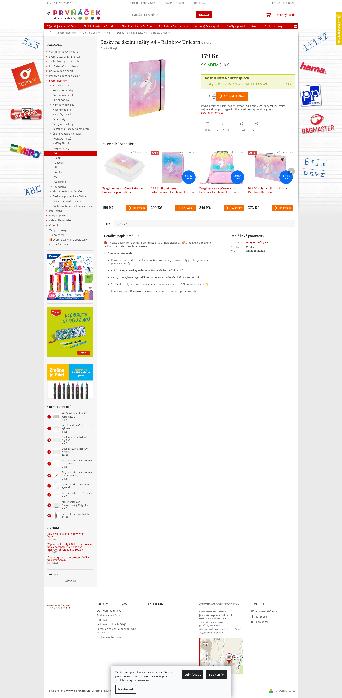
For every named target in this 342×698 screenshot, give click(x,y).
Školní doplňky (58, 80)
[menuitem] (62, 26)
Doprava (199, 2)
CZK (274, 2)
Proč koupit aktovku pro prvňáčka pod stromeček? (68, 558)
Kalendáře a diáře (60, 220)
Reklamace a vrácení (174, 2)
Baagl (58, 157)
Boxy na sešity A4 (257, 242)
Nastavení (125, 689)
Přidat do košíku (234, 96)
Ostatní (53, 225)
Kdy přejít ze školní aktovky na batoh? (65, 535)
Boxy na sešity (61, 148)
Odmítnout (193, 675)
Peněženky (59, 119)
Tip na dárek (56, 235)
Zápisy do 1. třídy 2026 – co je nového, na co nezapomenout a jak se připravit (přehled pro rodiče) (70, 547)
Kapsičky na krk (62, 114)
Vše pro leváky (57, 230)
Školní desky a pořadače (67, 191)
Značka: (108, 48)
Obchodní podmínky (142, 2)
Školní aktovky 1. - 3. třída (64, 56)
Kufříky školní (61, 143)
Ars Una (59, 172)
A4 (55, 153)
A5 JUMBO (60, 186)
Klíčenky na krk (62, 109)
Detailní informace (212, 112)
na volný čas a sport (61, 71)
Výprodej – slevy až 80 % (63, 51)
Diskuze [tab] (122, 223)
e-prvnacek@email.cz (268, 611)
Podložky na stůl (62, 138)
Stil (56, 167)
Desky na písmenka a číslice (69, 196)
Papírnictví (55, 211)
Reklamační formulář (109, 637)
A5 (55, 177)
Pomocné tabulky (63, 90)
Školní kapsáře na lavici (67, 133)
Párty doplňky (57, 215)
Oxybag (59, 162)
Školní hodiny (61, 100)
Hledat (204, 14)
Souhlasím (216, 675)
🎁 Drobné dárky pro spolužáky (68, 239)
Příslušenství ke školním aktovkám (73, 206)
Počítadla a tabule (63, 95)
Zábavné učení (61, 85)
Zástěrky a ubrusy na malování (71, 129)
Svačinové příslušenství (67, 201)
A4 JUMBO (60, 182)
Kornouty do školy (63, 104)
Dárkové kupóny (59, 244)
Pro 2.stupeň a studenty (63, 66)
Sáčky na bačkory (63, 124)
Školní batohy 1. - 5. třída (64, 61)
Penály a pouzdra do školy (64, 75)
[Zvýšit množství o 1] (214, 94)
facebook (261, 616)
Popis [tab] (107, 223)
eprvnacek (262, 622)
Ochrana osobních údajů (112, 624)
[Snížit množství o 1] (214, 98)
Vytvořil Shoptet (285, 690)
